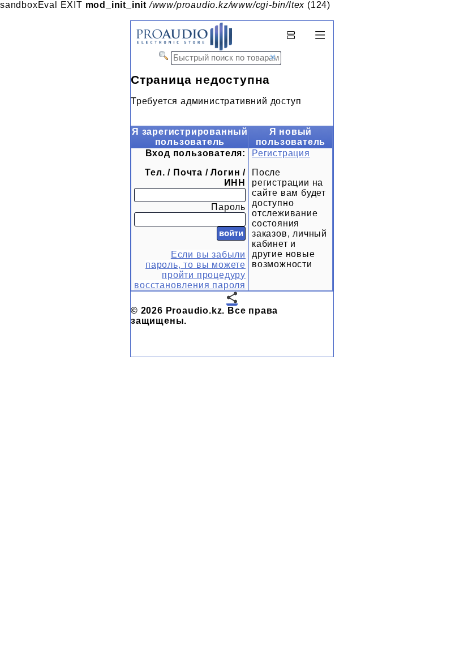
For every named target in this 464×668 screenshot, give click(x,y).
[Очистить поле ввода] (273, 57)
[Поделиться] (232, 299)
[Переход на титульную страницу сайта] (181, 48)
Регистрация (281, 153)
